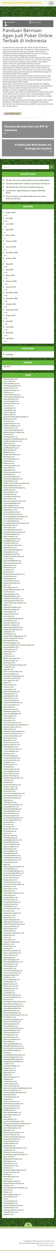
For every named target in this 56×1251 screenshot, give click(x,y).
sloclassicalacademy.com (12, 736)
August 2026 (10, 212)
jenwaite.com (8, 1168)
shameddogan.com (10, 966)
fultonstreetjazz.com (10, 492)
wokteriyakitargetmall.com (13, 627)
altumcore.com (8, 944)
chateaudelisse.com (10, 481)
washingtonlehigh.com (11, 1066)
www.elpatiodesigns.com (12, 1112)
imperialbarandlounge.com (13, 550)
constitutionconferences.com (13, 933)
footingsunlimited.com (11, 1033)
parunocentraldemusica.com (13, 1121)
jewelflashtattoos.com (11, 448)
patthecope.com (9, 935)
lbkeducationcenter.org (11, 658)
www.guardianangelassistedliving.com (17, 1123)
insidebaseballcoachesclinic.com (15, 1148)
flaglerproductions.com (11, 745)
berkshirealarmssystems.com (14, 574)
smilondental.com (9, 612)
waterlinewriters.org (10, 964)
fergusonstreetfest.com (11, 1139)
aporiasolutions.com (10, 955)
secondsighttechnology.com (13, 618)
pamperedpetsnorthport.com (13, 589)
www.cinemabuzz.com (11, 1077)
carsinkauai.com (9, 1150)
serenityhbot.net (9, 993)
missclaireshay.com (10, 379)
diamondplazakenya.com (12, 1128)
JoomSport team (48, 1243)
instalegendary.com (10, 437)
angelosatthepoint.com (11, 920)
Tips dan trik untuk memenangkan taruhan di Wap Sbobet (28, 180)
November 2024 (12, 298)
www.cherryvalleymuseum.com (14, 501)
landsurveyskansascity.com (13, 1028)
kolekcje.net (7, 654)
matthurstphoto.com (10, 1143)
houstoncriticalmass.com (12, 722)
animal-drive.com (9, 946)
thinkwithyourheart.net (11, 554)
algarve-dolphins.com (11, 847)
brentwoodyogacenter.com (13, 1057)
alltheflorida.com (9, 1146)
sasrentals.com (8, 616)
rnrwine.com (7, 1179)
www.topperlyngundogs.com (13, 1006)
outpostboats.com (9, 689)
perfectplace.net (9, 663)
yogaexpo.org (8, 669)
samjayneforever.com (11, 1141)
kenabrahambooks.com (11, 758)
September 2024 (12, 310)
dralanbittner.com (9, 578)
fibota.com (7, 1117)
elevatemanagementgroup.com (14, 1170)
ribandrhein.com (9, 652)
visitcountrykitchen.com (11, 844)
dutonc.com (7, 833)
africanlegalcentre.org (11, 771)
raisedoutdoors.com (10, 552)
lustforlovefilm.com (10, 764)
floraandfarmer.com (10, 525)
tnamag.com (7, 948)
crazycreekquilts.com (11, 751)
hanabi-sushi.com (9, 1070)
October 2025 (11, 258)
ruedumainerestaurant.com (13, 778)
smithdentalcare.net (10, 1208)
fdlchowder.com (9, 1041)
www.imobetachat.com (11, 979)
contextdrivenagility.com (12, 798)
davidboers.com (9, 977)
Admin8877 (11, 22)
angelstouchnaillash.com (12, 607)
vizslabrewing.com (10, 576)
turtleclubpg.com (9, 895)
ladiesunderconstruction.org (13, 508)
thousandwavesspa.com (12, 902)
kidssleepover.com (10, 419)
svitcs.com (7, 937)
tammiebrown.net (9, 831)
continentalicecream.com (12, 749)
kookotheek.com (9, 474)
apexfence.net (8, 1214)
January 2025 (11, 287)
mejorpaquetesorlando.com (13, 601)
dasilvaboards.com (10, 738)
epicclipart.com (8, 457)
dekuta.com (7, 1075)
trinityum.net (8, 1099)
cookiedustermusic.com (11, 882)
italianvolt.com (8, 572)
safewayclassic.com (10, 428)
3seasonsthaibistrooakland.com (14, 665)
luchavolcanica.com (10, 889)
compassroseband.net (11, 942)
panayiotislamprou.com (11, 477)
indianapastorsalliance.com (13, 922)
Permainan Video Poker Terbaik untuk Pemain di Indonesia (28, 183)
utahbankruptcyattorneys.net (13, 556)
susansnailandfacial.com (12, 997)
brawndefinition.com (10, 747)
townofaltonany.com (10, 862)
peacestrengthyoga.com (12, 1013)
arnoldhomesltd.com (10, 543)
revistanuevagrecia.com (12, 785)
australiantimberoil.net (11, 512)
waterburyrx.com (9, 915)
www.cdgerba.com (10, 1119)
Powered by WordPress (45, 1245)
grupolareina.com (9, 499)
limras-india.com (9, 381)
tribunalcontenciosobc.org (12, 733)
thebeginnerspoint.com (11, 711)
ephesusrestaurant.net (11, 1106)
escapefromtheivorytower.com (14, 532)
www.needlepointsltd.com (12, 1044)
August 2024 (10, 315)
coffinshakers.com (10, 802)
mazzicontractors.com (11, 1101)
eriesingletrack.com (10, 587)
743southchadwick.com (11, 534)
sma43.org (7, 1053)
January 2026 (11, 247)
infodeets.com (8, 392)
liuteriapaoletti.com (10, 869)
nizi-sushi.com (8, 824)
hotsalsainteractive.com (12, 395)
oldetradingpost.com (10, 505)
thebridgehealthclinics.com (13, 962)
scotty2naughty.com (10, 789)
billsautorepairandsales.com (13, 1132)
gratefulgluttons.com (10, 696)
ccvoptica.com (8, 1064)
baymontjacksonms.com (12, 860)
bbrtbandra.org (8, 452)
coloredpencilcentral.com (12, 545)
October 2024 (11, 304)
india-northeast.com (10, 536)
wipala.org (7, 683)
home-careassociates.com (12, 671)
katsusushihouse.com (11, 773)
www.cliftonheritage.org (12, 1050)
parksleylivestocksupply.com (13, 676)
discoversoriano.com (10, 709)
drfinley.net (7, 1174)
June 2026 (9, 224)
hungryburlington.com (11, 816)
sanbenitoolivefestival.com (13, 702)
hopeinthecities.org (10, 694)
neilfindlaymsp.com (10, 906)
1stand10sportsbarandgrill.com (14, 603)
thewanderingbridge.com (12, 809)
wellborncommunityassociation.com (16, 483)
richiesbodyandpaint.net (12, 386)
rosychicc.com (8, 687)
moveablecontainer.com (12, 496)
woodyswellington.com (11, 1108)
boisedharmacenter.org (11, 678)
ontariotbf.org (8, 434)
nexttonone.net (8, 991)
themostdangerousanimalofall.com (16, 725)
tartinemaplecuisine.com (12, 820)
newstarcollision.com (10, 614)
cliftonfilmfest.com (10, 547)
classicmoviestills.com (11, 705)
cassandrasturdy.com (11, 700)
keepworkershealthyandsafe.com (15, 439)
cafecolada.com (9, 707)
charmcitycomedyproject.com (14, 793)
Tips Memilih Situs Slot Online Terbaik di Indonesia (24, 187)
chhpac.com (7, 1192)
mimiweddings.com (10, 1203)
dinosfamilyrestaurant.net (12, 514)
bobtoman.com (8, 463)
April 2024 (9, 338)
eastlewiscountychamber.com (14, 731)
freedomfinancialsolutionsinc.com (15, 1015)
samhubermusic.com (10, 1212)
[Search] (51, 167)
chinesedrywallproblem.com (13, 873)
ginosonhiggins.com (10, 851)
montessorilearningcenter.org (14, 1137)
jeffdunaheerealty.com (11, 1010)
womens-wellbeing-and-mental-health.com (18, 645)
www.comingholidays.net (12, 714)
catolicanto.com (9, 656)
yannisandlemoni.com (11, 581)
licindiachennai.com (10, 388)
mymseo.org (7, 1190)
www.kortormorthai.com (12, 1022)
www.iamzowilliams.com (12, 1090)
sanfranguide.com (9, 716)
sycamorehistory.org (10, 1084)
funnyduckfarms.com (10, 1166)
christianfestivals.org (10, 842)
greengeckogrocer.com (11, 623)
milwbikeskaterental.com (12, 858)
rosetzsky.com (8, 780)
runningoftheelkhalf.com (12, 1008)
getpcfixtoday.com (10, 450)
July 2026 (9, 218)
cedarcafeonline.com (10, 399)
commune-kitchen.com (11, 760)
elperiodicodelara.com (11, 383)
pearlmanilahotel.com (11, 459)
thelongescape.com (10, 835)
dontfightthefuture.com (11, 541)
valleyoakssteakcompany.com (14, 924)
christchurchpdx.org (10, 756)
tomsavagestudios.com (11, 643)
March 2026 (10, 235)
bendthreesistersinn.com (12, 875)
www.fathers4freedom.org (12, 1004)
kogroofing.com (9, 468)
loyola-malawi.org (9, 685)
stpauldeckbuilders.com (11, 1030)
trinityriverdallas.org (10, 660)
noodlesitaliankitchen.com (12, 441)
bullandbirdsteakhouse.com (13, 1046)
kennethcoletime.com (11, 813)
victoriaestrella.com (10, 900)
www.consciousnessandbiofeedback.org (17, 1088)
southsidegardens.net (11, 1097)
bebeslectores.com (10, 510)
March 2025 (10, 275)
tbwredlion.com (8, 1130)
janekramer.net (8, 822)
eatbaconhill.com (9, 414)
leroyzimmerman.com (11, 1172)
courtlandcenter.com (10, 904)
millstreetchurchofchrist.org (13, 1152)
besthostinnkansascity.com (13, 1205)
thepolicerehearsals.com (12, 727)
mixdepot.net (8, 1079)
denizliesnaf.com (9, 931)
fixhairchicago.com (10, 928)
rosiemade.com (9, 592)
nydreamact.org (9, 443)
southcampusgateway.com (13, 479)
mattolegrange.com (10, 838)
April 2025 (9, 270)
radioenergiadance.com (12, 472)
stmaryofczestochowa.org (12, 804)
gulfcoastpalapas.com (11, 960)
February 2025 (11, 281)
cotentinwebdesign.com (11, 503)
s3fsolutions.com (9, 527)
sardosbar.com (8, 570)
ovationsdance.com (10, 649)
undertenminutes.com (11, 403)
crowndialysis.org (9, 634)
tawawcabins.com (9, 565)
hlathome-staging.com (11, 625)
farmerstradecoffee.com (12, 973)
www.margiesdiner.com (11, 1039)
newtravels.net (8, 421)
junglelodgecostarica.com (12, 840)
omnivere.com (8, 406)
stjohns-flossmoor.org (11, 878)
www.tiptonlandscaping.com (13, 1059)
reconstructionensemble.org (13, 884)
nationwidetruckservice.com (13, 893)
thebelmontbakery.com (11, 426)
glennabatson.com (10, 740)
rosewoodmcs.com (10, 1081)
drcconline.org (8, 911)
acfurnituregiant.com (10, 401)
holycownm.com (9, 891)
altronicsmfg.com (9, 412)
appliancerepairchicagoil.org (13, 432)
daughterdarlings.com (11, 390)
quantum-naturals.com (11, 1135)
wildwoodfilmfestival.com (12, 485)
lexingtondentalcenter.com (12, 629)
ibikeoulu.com (8, 800)
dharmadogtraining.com (12, 1194)
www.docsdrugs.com (10, 1037)
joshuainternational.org (11, 995)
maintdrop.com (8, 461)
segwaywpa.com (9, 957)
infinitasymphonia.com (11, 769)
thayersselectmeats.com (12, 953)
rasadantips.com (9, 408)
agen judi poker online (13, 113)
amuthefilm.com (9, 762)
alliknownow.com (9, 729)
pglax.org (6, 864)
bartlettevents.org (9, 494)
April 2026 (9, 230)
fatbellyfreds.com (9, 1110)
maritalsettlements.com (12, 855)
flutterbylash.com (9, 1161)
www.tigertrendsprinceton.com (14, 1002)
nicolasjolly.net (8, 767)
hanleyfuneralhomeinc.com (13, 598)
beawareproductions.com (12, 795)
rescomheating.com (10, 1201)
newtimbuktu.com (9, 410)
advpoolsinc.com (9, 917)
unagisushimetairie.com (12, 445)
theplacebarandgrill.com (12, 913)
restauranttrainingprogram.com (14, 636)
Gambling (9, 354)
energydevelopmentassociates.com (16, 523)
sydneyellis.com (9, 632)
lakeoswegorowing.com (11, 1181)
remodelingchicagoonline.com (14, 1055)
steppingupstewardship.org (13, 1061)
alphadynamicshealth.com (12, 1159)
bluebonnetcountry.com (11, 454)
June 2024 (9, 327)
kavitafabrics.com (9, 886)
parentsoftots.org (9, 968)
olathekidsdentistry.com (12, 596)
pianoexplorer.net (9, 1095)
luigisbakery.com (9, 1068)
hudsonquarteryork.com (12, 1115)
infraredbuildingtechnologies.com (15, 516)
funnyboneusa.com (10, 880)
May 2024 (9, 333)
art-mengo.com (8, 827)
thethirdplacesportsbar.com (13, 1103)
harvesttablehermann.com (13, 519)
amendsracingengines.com (13, 1019)
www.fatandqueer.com (11, 1024)
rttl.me (5, 1199)
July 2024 (9, 321)
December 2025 (12, 252)
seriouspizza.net (9, 939)
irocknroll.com (8, 558)
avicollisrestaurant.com (11, 908)
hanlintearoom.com (10, 1163)
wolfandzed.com (9, 1072)
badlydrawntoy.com (10, 984)
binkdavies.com (8, 753)
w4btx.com (7, 605)
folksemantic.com (9, 567)
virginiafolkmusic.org (10, 647)
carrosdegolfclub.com (11, 521)
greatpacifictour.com (10, 897)
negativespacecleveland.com (13, 866)
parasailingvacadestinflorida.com (15, 1154)
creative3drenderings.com (12, 970)
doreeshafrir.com (9, 791)
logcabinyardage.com (11, 975)
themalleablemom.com (11, 811)
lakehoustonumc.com (11, 986)
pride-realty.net (8, 1157)
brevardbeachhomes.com (12, 530)
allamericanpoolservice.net (13, 638)
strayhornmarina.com (11, 742)
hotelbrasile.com (9, 490)
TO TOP (28, 1223)
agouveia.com (8, 1185)
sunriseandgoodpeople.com (13, 871)
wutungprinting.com (10, 853)
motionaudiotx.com (10, 1197)
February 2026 (11, 241)
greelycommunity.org (11, 776)
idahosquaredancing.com (12, 563)
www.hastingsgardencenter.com (14, 1092)
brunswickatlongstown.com (13, 818)
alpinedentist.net (9, 470)
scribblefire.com (9, 667)
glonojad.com (8, 782)
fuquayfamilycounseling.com (13, 1183)
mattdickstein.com (10, 982)
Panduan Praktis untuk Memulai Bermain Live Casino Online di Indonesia (26, 197)
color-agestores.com (10, 680)
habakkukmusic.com (10, 988)
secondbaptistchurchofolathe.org (15, 1188)
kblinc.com (7, 585)
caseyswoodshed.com (11, 926)
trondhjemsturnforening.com (13, 1126)
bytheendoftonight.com (11, 691)
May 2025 (9, 264)
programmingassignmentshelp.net (15, 417)
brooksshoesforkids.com (12, 951)
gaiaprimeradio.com (10, 829)
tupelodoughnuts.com (11, 594)
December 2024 (12, 292)
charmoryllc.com (9, 718)
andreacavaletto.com (11, 674)
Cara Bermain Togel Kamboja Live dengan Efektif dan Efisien (25, 191)
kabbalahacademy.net (11, 609)
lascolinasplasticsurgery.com (13, 1048)
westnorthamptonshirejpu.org (14, 488)
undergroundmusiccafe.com (13, 1210)
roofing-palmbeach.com (12, 539)
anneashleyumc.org (10, 1026)
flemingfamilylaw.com (11, 1177)
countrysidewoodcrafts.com (13, 430)
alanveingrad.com (9, 849)
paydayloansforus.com (11, 423)
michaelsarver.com (10, 620)
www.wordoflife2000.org (12, 561)
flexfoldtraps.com (9, 1017)
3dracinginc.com (9, 720)
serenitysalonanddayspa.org (13, 397)
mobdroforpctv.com (10, 698)
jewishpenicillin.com (10, 640)
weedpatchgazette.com (11, 583)
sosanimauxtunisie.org (11, 465)
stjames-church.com (10, 787)
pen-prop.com (8, 999)
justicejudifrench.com (11, 807)
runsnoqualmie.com (10, 1035)
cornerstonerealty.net (11, 1086)
